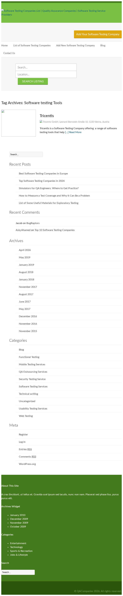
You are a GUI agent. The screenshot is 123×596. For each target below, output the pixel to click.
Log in (22, 442)
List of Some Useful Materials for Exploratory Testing (48, 203)
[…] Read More (73, 132)
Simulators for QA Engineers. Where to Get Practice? (49, 188)
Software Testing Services (33, 386)
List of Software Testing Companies (32, 45)
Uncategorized (27, 401)
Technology (16, 547)
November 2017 (28, 287)
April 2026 (25, 250)
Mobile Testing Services (32, 364)
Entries (25, 449)
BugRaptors (33, 223)
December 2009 (19, 519)
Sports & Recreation (21, 551)
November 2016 (28, 323)
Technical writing (28, 394)
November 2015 (28, 331)
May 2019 (24, 257)
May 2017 (24, 309)
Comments (27, 456)
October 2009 (18, 526)
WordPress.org (27, 464)
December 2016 (28, 316)
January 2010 (17, 515)
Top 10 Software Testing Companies (55, 230)
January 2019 (26, 265)
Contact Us (9, 53)
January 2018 (26, 279)
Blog (102, 45)
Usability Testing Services (33, 408)
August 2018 (26, 272)
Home (4, 45)
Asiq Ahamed (23, 230)
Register (23, 434)
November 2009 (19, 523)
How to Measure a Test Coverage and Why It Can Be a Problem (54, 195)
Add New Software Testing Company (75, 45)
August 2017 (26, 294)
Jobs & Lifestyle (19, 555)
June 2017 (25, 301)
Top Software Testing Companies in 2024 (42, 181)
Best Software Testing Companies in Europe (43, 173)
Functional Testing (29, 357)
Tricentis (47, 116)
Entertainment (18, 543)
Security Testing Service (32, 379)
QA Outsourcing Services (33, 372)
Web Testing (26, 416)
